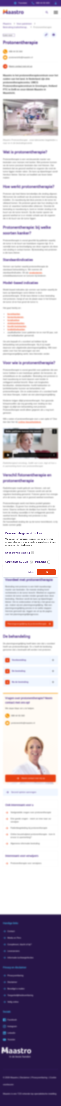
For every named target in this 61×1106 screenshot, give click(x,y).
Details (31, 572)
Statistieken (16, 562)
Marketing (40, 562)
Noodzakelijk (17, 552)
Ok (46, 572)
